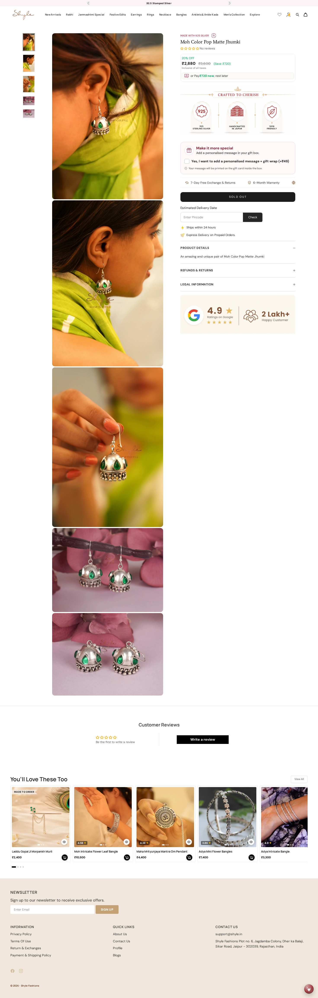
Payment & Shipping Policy (30, 955)
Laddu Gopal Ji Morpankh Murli (32, 851)
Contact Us (121, 941)
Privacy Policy (21, 934)
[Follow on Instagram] (21, 970)
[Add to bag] (65, 857)
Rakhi (69, 14)
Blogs (117, 955)
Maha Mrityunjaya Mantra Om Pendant (162, 851)
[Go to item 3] (29, 84)
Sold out (238, 197)
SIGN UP (107, 909)
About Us (120, 934)
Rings (150, 14)
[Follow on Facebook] (12, 970)
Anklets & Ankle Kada (205, 14)
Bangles (181, 14)
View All (299, 779)
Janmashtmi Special (91, 14)
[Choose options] (64, 842)
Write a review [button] (202, 739)
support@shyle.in (228, 934)
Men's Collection (234, 14)
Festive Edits (118, 14)
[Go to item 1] (29, 42)
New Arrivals (53, 14)
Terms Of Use (20, 941)
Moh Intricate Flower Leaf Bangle (96, 851)
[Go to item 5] (29, 113)
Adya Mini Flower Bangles (215, 851)
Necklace (165, 14)
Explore (255, 14)
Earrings (136, 14)
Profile (117, 948)
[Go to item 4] (29, 100)
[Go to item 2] (29, 63)
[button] (189, 48)
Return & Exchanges (25, 948)
